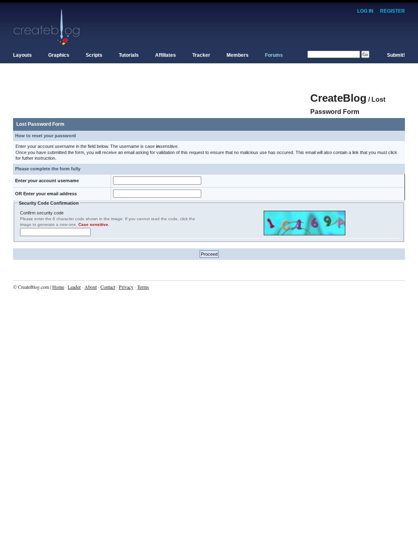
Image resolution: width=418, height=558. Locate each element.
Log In (365, 11)
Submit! (396, 55)
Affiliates (165, 55)
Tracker (201, 55)
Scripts (94, 55)
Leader (74, 286)
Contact (107, 286)
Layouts (22, 55)
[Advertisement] (161, 94)
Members (238, 55)
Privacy (126, 286)
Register (392, 11)
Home (58, 286)
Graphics (58, 55)
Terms (143, 286)
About (90, 286)
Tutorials (129, 55)
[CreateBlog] (46, 26)
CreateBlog (338, 98)
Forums (274, 55)
